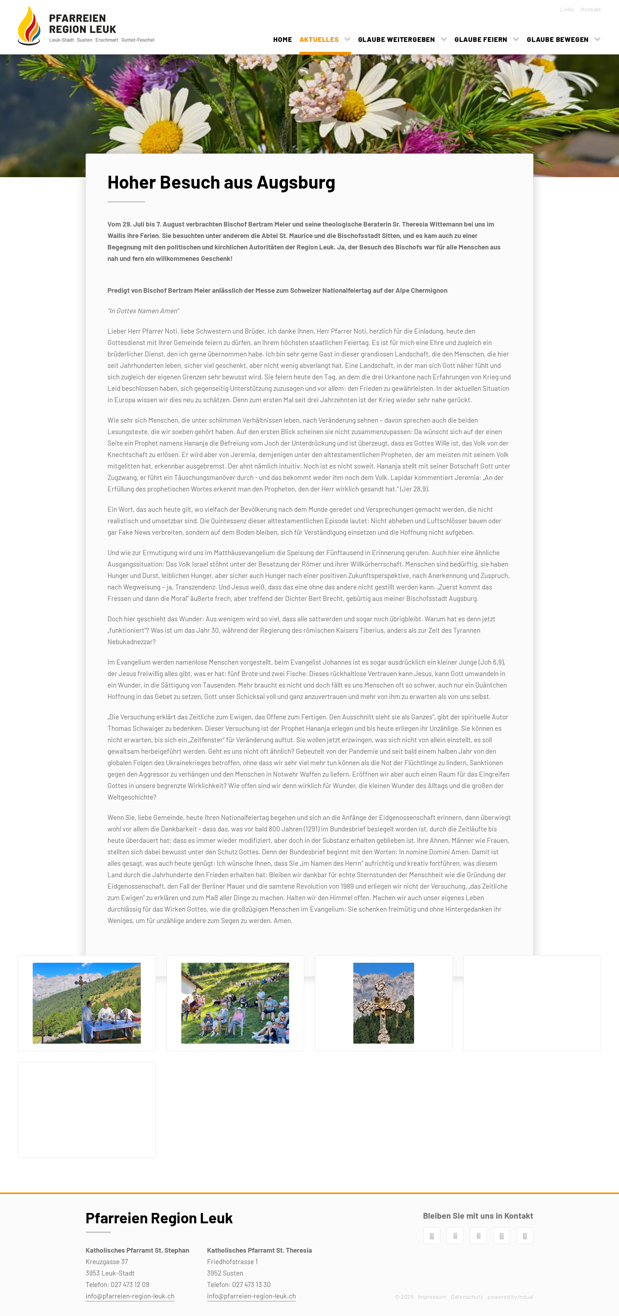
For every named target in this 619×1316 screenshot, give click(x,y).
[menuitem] (564, 9)
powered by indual (510, 1296)
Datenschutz (467, 1296)
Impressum (432, 1296)
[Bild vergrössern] (86, 1003)
